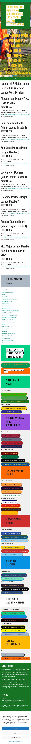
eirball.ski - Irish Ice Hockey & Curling (12, 443)
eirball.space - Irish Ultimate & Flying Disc (13, 460)
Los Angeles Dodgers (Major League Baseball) (14, 174)
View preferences (15, 737)
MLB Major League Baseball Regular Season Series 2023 (15, 250)
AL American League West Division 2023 (15, 100)
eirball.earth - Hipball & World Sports (12, 554)
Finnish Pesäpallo (6, 306)
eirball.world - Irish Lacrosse (10, 453)
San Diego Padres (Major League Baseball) (14, 149)
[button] (28, 713)
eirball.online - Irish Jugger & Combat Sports (14, 617)
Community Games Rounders (9, 299)
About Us (4, 290)
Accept (15, 728)
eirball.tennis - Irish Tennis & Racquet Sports (14, 575)
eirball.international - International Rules (13, 547)
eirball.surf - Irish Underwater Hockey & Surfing (15, 540)
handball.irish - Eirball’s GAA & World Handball (14, 398)
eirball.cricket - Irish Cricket (10, 513)
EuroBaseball (5, 303)
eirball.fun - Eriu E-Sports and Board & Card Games (15, 658)
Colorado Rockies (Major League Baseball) (14, 199)
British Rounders (6, 296)
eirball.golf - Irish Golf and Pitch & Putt (12, 585)
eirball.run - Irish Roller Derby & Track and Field (14, 620)
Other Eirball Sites (7, 326)
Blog (3, 294)
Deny (15, 733)
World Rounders (6, 342)
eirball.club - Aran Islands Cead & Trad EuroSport (15, 551)
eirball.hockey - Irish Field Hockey (11, 509)
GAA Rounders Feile (7, 313)
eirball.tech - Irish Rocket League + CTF (13, 655)
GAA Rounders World (8, 322)
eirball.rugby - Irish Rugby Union (11, 505)
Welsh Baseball (6, 338)
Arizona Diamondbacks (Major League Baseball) (14, 223)
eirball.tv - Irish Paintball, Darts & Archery (13, 613)
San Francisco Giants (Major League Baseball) (14, 125)
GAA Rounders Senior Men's (9, 317)
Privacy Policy (18, 741)
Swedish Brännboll (7, 336)
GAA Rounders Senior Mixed (9, 319)
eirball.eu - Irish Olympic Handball (11, 533)
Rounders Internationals (8, 333)
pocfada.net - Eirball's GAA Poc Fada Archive (14, 408)
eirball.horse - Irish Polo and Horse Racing (13, 627)
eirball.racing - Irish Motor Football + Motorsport (15, 634)
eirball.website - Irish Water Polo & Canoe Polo (15, 537)
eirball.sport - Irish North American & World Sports (15, 365)
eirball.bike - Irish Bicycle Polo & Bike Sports (14, 630)
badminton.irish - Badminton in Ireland (12, 578)
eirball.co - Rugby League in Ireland (11, 492)
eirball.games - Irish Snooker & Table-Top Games (15, 589)
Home (3, 324)
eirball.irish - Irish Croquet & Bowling (12, 592)
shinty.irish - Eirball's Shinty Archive (12, 412)
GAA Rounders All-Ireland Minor (10, 310)
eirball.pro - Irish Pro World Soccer (11, 495)
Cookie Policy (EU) (7, 301)
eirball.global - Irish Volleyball (10, 457)
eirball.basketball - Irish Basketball (11, 439)
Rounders (4, 331)
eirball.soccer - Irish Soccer (9, 502)
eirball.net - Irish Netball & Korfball (11, 484)
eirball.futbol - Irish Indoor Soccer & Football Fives (15, 464)
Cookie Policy (12, 741)
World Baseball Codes (8, 340)
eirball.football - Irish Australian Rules (12, 488)
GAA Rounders (6, 308)
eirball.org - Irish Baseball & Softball (12, 446)
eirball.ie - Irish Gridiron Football (11, 436)
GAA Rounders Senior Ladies (9, 315)
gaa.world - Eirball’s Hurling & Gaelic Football (14, 394)
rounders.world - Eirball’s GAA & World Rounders (15, 401)
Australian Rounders (7, 292)
